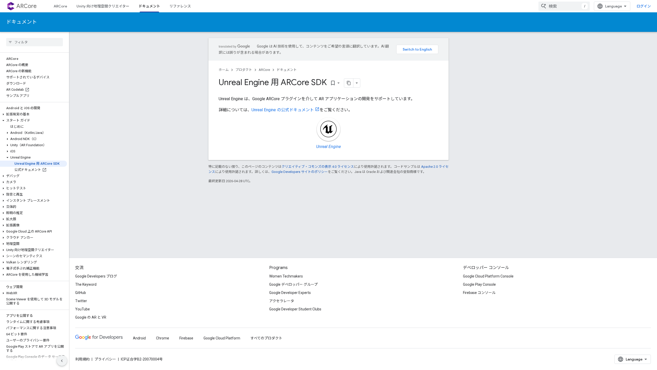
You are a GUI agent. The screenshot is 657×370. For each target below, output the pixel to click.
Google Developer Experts (290, 293)
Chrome (162, 338)
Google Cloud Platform (222, 338)
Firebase (186, 338)
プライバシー (105, 359)
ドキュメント (149, 6)
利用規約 (82, 359)
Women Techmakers (286, 276)
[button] (33, 114)
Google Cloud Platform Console (488, 276)
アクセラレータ (281, 301)
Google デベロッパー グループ (293, 284)
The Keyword (85, 284)
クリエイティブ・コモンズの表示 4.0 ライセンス (318, 167)
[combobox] (564, 6)
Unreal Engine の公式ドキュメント (283, 109)
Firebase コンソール (479, 293)
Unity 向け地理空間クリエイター (102, 6)
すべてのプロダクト (266, 338)
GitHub (80, 293)
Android (139, 338)
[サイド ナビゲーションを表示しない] (62, 361)
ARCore (26, 6)
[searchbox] (34, 42)
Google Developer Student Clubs (295, 309)
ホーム (224, 70)
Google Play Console (479, 284)
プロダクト (243, 70)
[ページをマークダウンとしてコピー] (348, 83)
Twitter (81, 301)
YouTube (82, 309)
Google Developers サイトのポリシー (300, 172)
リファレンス (180, 6)
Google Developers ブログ (96, 276)
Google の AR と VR (90, 317)
